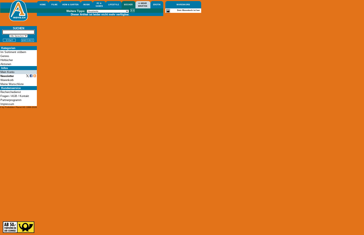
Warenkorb (6, 80)
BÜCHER (128, 5)
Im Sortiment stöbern (13, 52)
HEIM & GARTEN (70, 5)
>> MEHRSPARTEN (142, 4)
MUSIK (86, 5)
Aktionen (5, 64)
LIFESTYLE (113, 5)
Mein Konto (7, 72)
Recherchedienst (10, 92)
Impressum (7, 104)
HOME (43, 5)
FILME (54, 5)
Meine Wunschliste (12, 84)
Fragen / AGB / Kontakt (14, 96)
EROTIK (157, 5)
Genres (4, 56)
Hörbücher (6, 60)
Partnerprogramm (10, 100)
